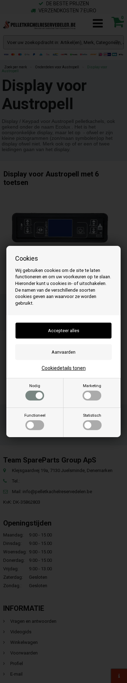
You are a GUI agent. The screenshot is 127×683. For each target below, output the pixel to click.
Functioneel (35, 415)
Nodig (34, 386)
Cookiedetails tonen (64, 368)
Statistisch (92, 415)
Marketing (92, 386)
